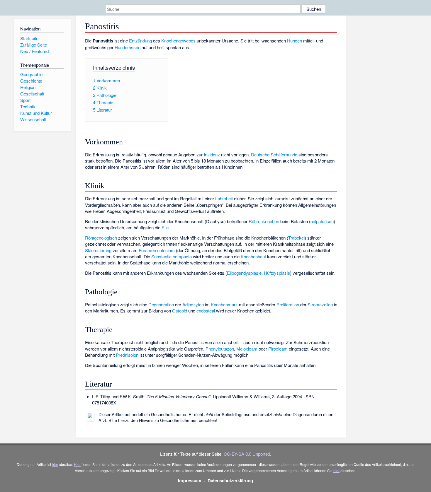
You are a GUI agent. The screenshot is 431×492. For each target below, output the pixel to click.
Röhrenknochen (264, 221)
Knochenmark (224, 304)
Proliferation (287, 304)
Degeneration (161, 304)
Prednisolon (127, 355)
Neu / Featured (34, 51)
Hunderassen (127, 47)
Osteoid (179, 311)
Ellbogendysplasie (244, 273)
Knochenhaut (253, 256)
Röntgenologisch (101, 238)
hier (55, 464)
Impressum (189, 480)
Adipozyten (193, 304)
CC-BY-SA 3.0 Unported (247, 454)
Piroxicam (278, 349)
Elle (165, 227)
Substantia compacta (171, 256)
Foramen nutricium (157, 250)
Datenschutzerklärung (230, 480)
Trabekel (296, 238)
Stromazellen (320, 304)
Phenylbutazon (220, 349)
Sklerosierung (98, 250)
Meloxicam (246, 349)
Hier (77, 464)
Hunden (294, 40)
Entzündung (140, 40)
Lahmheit (224, 198)
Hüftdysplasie (277, 273)
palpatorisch (322, 221)
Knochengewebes (178, 40)
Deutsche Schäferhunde (274, 154)
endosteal (205, 311)
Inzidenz (212, 154)
